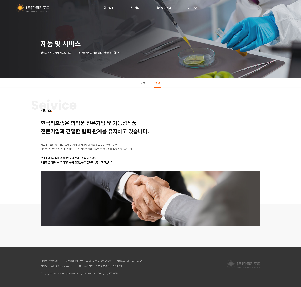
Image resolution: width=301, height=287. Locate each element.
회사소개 (108, 7)
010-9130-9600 (102, 260)
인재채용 (192, 7)
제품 (142, 82)
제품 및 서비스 (164, 7)
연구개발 (134, 7)
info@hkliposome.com (60, 266)
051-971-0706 (135, 260)
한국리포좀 (32, 7)
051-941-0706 (83, 260)
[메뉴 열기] (282, 8)
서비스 (157, 82)
